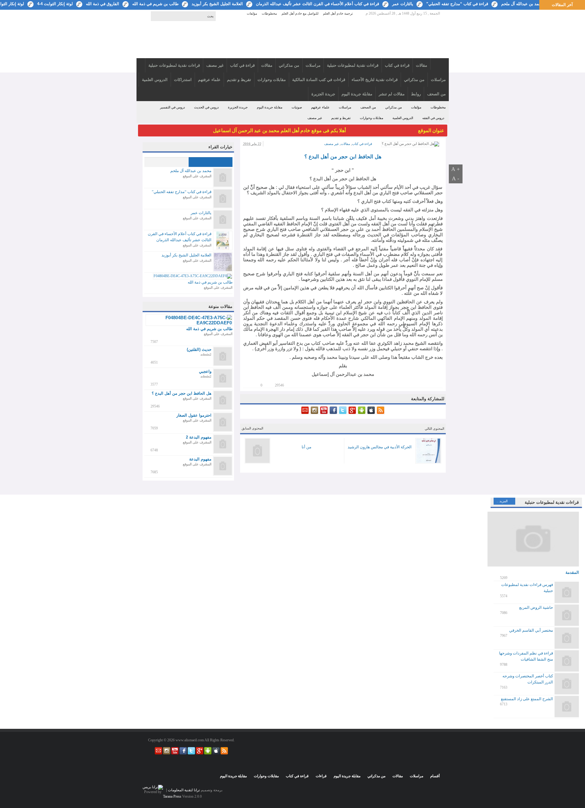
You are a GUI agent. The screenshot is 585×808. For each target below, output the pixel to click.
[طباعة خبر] (253, 384)
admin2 (205, 354)
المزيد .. (502, 501)
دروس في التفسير (172, 107)
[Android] (361, 413)
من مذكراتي (393, 107)
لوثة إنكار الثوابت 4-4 (55, 4)
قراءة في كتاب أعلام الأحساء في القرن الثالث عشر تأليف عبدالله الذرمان (317, 4)
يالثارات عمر (402, 4)
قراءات (321, 776)
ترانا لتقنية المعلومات (184, 790)
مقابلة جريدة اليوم (269, 107)
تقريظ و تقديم (341, 118)
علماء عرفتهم (320, 107)
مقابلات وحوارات (371, 118)
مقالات (345, 144)
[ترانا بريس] (153, 787)
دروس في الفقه (433, 118)
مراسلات (345, 107)
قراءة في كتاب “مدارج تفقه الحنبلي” (457, 4)
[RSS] (380, 413)
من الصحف (368, 107)
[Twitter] (342, 413)
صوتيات (297, 107)
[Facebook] (333, 413)
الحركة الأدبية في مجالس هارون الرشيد (380, 447)
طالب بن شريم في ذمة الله (155, 4)
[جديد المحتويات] (210, 162)
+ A (455, 169)
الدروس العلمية (402, 118)
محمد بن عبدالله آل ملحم (522, 4)
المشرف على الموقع (197, 176)
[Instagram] (314, 413)
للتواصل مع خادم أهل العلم (300, 13)
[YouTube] (323, 413)
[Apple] (370, 413)
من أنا (306, 447)
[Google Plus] (351, 413)
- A (455, 178)
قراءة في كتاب (362, 144)
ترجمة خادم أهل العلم (338, 13)
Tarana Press (172, 796)
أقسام (435, 776)
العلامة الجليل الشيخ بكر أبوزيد (217, 4)
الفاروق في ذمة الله (102, 4)
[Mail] (305, 413)
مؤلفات (252, 13)
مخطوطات (269, 13)
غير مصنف (314, 118)
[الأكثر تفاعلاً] (166, 162)
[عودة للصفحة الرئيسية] (292, 40)
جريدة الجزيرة (238, 107)
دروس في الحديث (206, 107)
